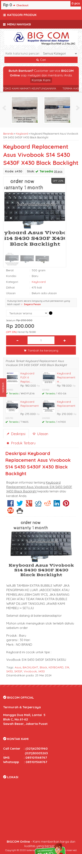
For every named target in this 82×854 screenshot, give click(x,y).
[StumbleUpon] (10, 512)
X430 (41, 671)
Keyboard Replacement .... (29, 406)
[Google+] (29, 505)
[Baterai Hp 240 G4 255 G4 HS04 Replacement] (25, 110)
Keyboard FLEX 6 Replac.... (27, 377)
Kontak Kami (41, 80)
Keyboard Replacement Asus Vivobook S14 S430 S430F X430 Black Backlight (40, 154)
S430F (18, 671)
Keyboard (22, 133)
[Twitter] (20, 505)
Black (43, 667)
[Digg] (38, 505)
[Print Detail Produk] (20, 512)
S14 (67, 667)
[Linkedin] (57, 505)
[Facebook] (10, 505)
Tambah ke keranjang (42, 350)
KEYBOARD (56, 667)
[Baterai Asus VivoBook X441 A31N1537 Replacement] (57, 110)
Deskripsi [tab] (17, 434)
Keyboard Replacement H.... (66, 377)
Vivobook (30, 671)
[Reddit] (47, 505)
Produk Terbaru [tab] (23, 443)
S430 (9, 671)
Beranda (8, 133)
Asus (18, 667)
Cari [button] (42, 60)
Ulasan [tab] (42, 434)
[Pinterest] (66, 505)
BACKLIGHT (30, 667)
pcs (75, 3)
